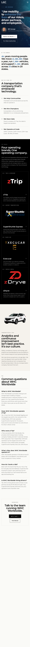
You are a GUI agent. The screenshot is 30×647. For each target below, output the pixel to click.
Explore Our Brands (8, 36)
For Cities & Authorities (9, 41)
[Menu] (27, 2)
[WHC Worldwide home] (3, 2)
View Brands (15, 520)
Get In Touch (14, 516)
